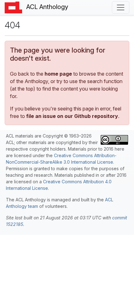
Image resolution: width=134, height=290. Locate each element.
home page (58, 74)
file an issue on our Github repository (72, 116)
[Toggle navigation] (120, 7)
